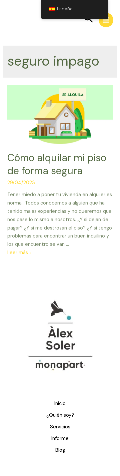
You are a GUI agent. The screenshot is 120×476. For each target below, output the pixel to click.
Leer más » (19, 252)
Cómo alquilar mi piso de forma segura (56, 164)
